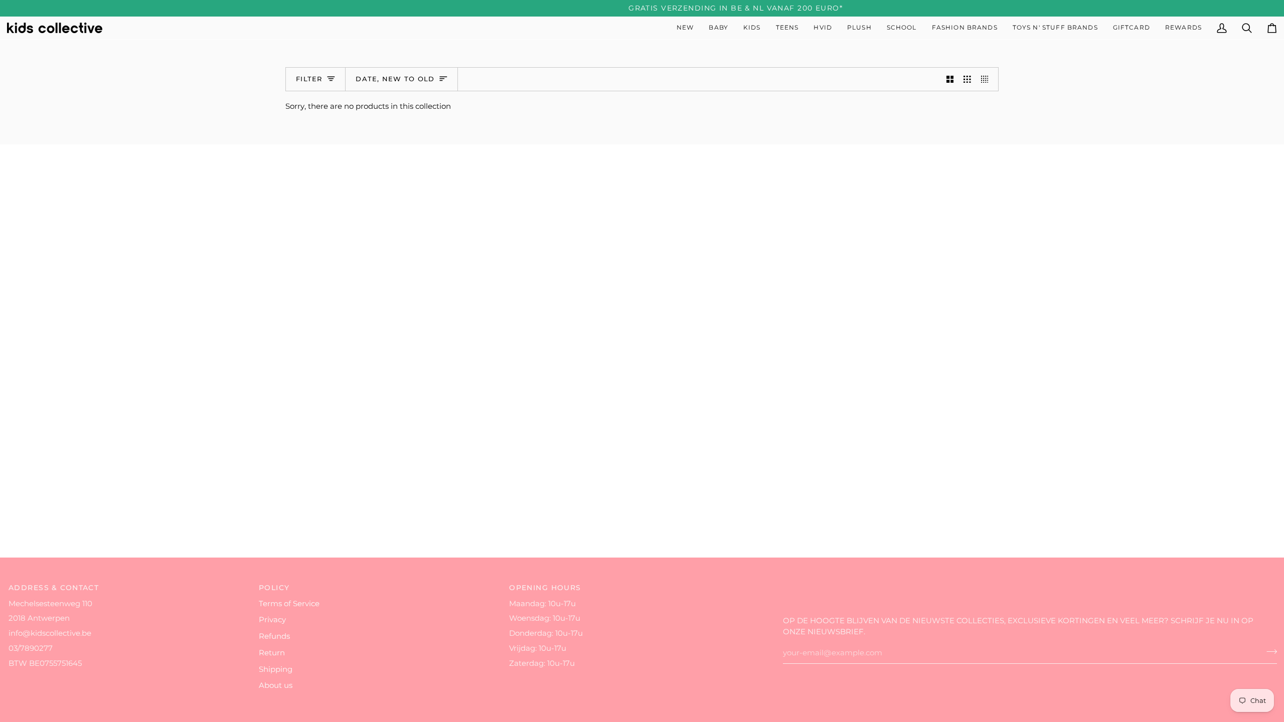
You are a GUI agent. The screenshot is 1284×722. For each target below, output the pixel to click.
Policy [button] (274, 587)
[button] (718, 28)
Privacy (272, 619)
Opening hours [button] (545, 587)
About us (275, 685)
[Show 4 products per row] (987, 79)
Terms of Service (289, 603)
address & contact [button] (54, 587)
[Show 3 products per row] (967, 79)
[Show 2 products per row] (950, 79)
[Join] (1268, 652)
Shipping (275, 669)
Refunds (274, 636)
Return (272, 652)
